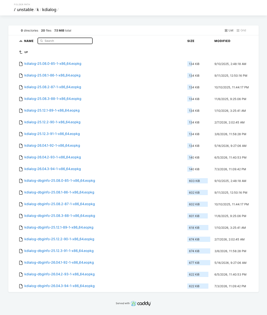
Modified (222, 41)
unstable (25, 9)
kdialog (49, 9)
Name (29, 40)
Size (191, 41)
